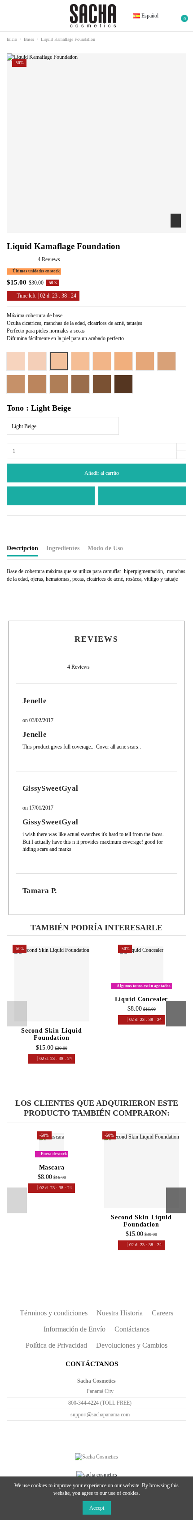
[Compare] (52, 1020)
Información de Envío (74, 1329)
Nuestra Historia (119, 1313)
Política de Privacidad (56, 1345)
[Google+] (25, 524)
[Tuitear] (18, 524)
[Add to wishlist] (51, 495)
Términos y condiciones (54, 1313)
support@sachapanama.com (100, 1414)
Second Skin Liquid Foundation (51, 1034)
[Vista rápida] (61, 1020)
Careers (162, 1313)
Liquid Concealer (141, 999)
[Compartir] (11, 524)
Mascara (52, 1167)
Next (176, 1014)
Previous (17, 1014)
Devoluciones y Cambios (131, 1345)
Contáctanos (131, 1329)
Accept (96, 1508)
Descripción (22, 548)
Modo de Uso (105, 548)
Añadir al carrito (101, 473)
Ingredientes (62, 548)
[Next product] (183, 39)
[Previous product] (175, 39)
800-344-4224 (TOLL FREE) (100, 1403)
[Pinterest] (32, 524)
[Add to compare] (142, 495)
